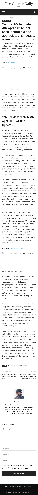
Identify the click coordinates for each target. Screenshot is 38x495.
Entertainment (12, 17)
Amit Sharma (6, 39)
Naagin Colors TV (16, 248)
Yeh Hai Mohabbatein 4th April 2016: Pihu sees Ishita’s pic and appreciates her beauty (18, 30)
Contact (19, 486)
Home (4, 17)
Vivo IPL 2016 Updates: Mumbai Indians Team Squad (10, 376)
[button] (3, 12)
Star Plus (10, 365)
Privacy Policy (27, 486)
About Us (13, 486)
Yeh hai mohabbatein (21, 365)
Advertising (19, 489)
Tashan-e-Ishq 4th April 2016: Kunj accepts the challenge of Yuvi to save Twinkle (27, 377)
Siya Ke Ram (11, 62)
